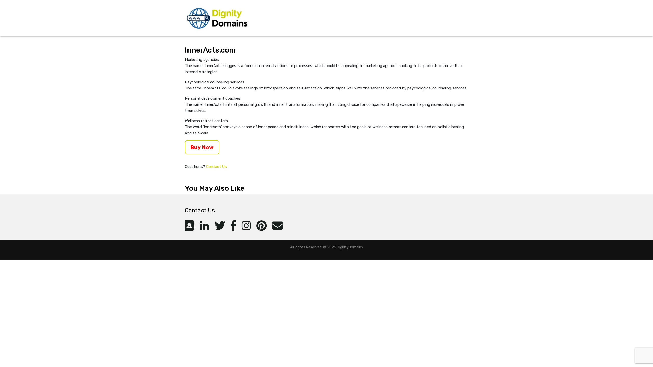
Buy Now (202, 147)
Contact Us (216, 166)
